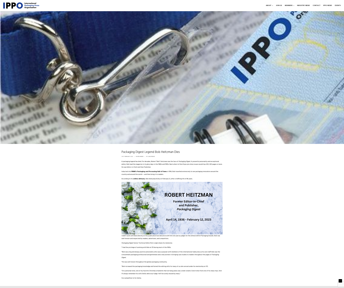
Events (338, 5)
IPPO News (140, 156)
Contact (316, 5)
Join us (279, 5)
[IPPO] (21, 5)
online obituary (139, 179)
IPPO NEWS (327, 5)
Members (288, 5)
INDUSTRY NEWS (303, 5)
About (268, 5)
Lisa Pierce (151, 156)
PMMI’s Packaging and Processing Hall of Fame (149, 171)
